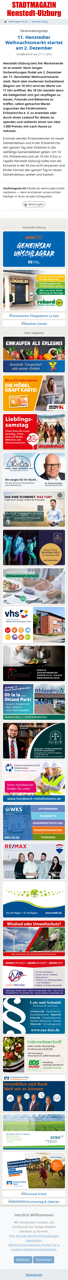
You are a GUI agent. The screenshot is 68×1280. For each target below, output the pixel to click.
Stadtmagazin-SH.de (17, 21)
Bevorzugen (36, 204)
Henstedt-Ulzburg (40, 21)
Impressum (34, 1275)
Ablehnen (23, 1260)
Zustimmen (44, 1260)
